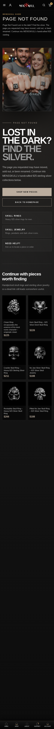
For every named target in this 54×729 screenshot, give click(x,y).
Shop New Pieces (27, 192)
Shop (16, 726)
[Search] (43, 5)
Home (6, 726)
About (27, 726)
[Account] (10, 5)
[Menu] (4, 5)
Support (37, 726)
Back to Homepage (27, 202)
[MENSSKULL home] (27, 5)
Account (47, 726)
